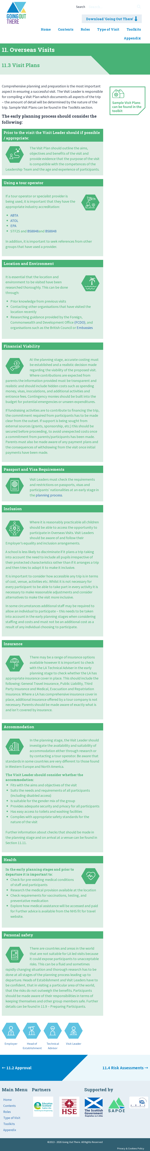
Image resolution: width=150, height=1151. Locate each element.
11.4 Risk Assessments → (125, 1067)
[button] (139, 7)
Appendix (9, 1130)
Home (7, 1099)
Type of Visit (11, 1117)
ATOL (14, 220)
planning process (49, 495)
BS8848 (33, 231)
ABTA (14, 215)
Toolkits (9, 1123)
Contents (9, 1105)
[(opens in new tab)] (43, 1115)
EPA (13, 225)
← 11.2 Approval (16, 1067)
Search (80, 6)
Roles (7, 1111)
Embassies (85, 327)
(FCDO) (79, 322)
